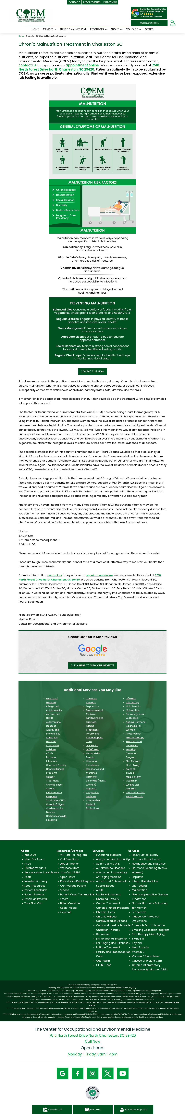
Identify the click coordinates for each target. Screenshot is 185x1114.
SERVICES (47, 29)
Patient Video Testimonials (77, 894)
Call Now (92, 1041)
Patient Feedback (35, 890)
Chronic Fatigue (55, 804)
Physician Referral (35, 899)
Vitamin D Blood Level (145, 956)
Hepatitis (91, 788)
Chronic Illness (54, 784)
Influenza (131, 698)
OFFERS (149, 29)
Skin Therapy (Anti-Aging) (148, 934)
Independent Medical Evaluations (93, 804)
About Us (30, 855)
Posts (28, 877)
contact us (27, 65)
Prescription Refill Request (77, 881)
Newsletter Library (35, 881)
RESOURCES (97, 29)
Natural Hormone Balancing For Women (136, 725)
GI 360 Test (92, 749)
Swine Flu (131, 769)
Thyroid (130, 773)
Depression (92, 706)
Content (65, 912)
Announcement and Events (41, 872)
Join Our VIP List (70, 872)
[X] (107, 1073)
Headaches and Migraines (149, 863)
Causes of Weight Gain (147, 960)
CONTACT (132, 29)
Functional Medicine (73, 29)
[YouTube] (122, 1073)
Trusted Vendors (35, 868)
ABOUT (115, 29)
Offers (64, 899)
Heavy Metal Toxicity (145, 855)
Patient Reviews (34, 894)
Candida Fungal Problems (112, 908)
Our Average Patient (73, 885)
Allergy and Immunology (111, 872)
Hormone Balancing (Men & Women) (96, 780)
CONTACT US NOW (92, 371)
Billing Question (70, 903)
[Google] (62, 1073)
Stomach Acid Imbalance (148, 925)
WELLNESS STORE (149, 23)
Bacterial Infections (108, 894)
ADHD (49, 753)
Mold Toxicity (133, 706)
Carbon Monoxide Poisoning (114, 925)
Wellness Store (69, 868)
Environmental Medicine (111, 938)
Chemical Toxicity (56, 765)
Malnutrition (132, 710)
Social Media (68, 908)
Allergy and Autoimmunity (112, 859)
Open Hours (67, 877)
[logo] (31, 15)
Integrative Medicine (145, 881)
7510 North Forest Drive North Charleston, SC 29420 (88, 67)
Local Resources (34, 885)
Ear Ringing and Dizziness (112, 943)
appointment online (82, 65)
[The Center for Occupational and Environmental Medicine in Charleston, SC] (149, 11)
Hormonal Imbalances (146, 859)
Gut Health (92, 745)
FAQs (27, 863)
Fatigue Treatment (108, 947)
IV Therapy (139, 912)
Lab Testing (132, 702)
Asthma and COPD (108, 863)
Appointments (69, 863)
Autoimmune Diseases (110, 868)
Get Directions (69, 859)
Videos (64, 890)
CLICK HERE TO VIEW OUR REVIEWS (92, 665)
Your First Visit (33, 903)
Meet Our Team (34, 859)
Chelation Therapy (108, 930)
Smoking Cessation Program (131, 753)
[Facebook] (77, 1073)
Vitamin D (131, 780)
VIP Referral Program (73, 855)
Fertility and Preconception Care (94, 737)
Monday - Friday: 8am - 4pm (93, 1054)
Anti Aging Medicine (108, 877)
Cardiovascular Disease (111, 921)
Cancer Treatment (108, 903)
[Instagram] (92, 1073)
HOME (35, 29)
